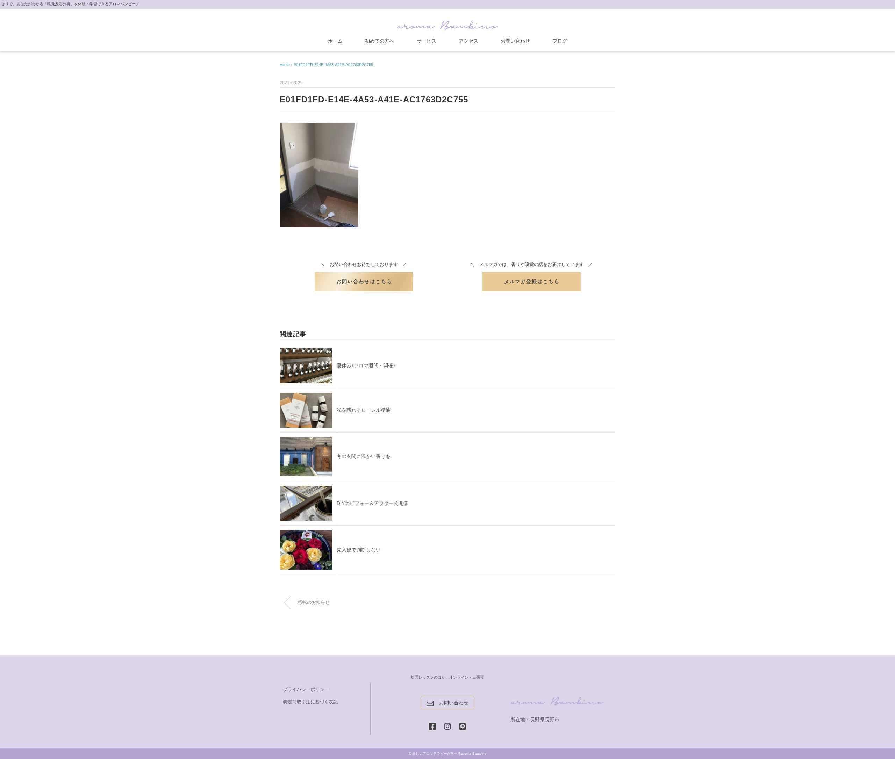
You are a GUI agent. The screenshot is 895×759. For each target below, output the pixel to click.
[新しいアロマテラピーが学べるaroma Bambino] (447, 23)
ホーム (335, 41)
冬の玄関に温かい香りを (364, 456)
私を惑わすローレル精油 (364, 410)
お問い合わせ (515, 41)
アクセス (468, 41)
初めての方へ (379, 41)
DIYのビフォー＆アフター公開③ (372, 503)
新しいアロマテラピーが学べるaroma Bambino (449, 754)
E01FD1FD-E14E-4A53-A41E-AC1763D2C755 (333, 65)
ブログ (559, 41)
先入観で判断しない (359, 549)
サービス (426, 41)
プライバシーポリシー (306, 689)
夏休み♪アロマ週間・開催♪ (366, 365)
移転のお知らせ (314, 602)
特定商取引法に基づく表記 (310, 701)
